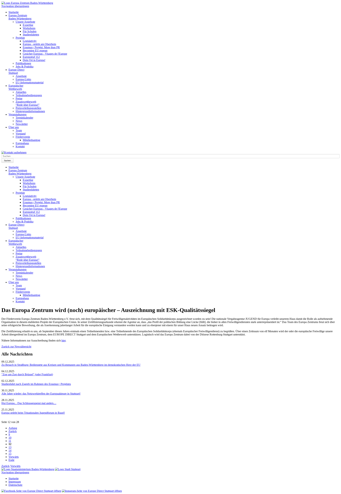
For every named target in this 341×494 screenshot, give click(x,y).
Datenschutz (15, 484)
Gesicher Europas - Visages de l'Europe (45, 53)
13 (10, 447)
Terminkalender (24, 117)
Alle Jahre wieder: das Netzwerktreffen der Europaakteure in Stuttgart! (40, 393)
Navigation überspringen (15, 6)
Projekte (20, 37)
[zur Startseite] (27, 2)
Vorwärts (14, 456)
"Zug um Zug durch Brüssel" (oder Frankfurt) (27, 374)
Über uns (14, 127)
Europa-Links (23, 79)
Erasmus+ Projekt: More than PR (41, 47)
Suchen (7, 160)
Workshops (29, 28)
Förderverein (23, 136)
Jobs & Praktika (24, 66)
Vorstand (21, 133)
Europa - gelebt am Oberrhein (39, 44)
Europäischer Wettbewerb (16, 87)
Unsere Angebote (25, 21)
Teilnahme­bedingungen (29, 95)
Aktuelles (21, 92)
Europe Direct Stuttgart (16, 71)
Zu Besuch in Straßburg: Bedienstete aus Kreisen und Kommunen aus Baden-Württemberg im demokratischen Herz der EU (70, 364)
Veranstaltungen (17, 114)
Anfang (13, 428)
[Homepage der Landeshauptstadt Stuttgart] (67, 469)
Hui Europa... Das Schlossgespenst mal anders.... (28, 403)
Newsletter (22, 124)
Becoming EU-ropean (35, 50)
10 (10, 437)
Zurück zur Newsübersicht (16, 346)
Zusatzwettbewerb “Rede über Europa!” (27, 103)
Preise (19, 98)
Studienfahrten (31, 34)
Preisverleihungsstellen (28, 108)
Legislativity (30, 40)
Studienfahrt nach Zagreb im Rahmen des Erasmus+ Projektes (36, 384)
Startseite (14, 12)
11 (10, 440)
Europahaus (22, 143)
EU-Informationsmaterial (30, 82)
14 (10, 450)
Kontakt (20, 146)
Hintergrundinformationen (30, 111)
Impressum (15, 481)
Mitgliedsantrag (31, 140)
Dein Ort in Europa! (34, 60)
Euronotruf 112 (31, 56)
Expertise (28, 24)
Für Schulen (29, 31)
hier (63, 340)
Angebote (21, 76)
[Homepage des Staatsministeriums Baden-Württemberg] (27, 469)
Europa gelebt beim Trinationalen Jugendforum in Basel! (33, 412)
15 (10, 453)
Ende (11, 460)
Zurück (13, 431)
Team (19, 130)
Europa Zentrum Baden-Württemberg (20, 17)
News (19, 120)
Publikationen (23, 63)
